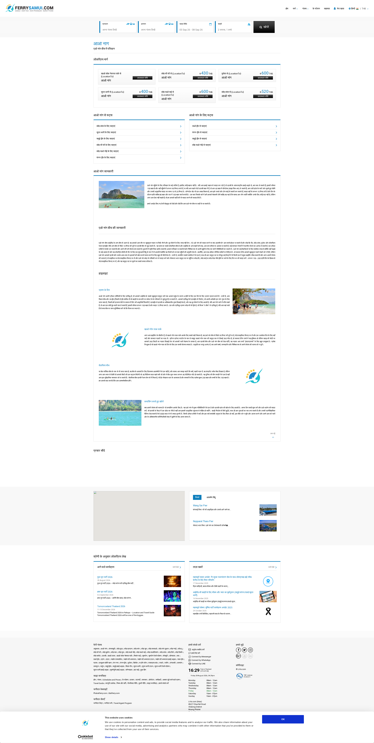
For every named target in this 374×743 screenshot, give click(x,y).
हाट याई (136, 670)
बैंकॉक (135, 663)
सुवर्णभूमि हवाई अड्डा (117, 670)
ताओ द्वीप (96, 659)
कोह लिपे (171, 652)
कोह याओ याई (141, 652)
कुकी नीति (142, 683)
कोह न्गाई (173, 649)
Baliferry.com (114, 693)
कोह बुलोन (106, 652)
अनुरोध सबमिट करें (198, 649)
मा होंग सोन (143, 663)
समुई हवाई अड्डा (118, 666)
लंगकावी (172, 663)
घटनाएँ (138, 680)
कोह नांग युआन (164, 649)
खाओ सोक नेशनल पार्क (124, 656)
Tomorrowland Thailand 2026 (111, 606)
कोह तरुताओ (152, 649)
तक (178, 656)
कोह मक (114, 652)
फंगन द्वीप (123, 663)
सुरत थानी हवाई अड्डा (101, 670)
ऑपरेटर (151, 680)
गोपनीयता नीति (132, 683)
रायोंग (166, 663)
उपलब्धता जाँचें (142, 78)
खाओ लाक (111, 656)
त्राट (107, 659)
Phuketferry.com (100, 693)
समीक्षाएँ (158, 680)
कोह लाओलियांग (152, 652)
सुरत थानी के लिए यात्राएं (106, 132)
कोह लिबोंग (179, 652)
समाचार (144, 680)
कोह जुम (144, 649)
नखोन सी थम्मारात (130, 659)
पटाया (95, 663)
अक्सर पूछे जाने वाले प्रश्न (171, 680)
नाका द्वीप (180, 659)
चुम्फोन (144, 656)
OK (283, 719)
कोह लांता (163, 652)
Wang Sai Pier (200, 505)
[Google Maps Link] (238, 655)
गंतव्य (99, 680)
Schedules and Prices (112, 680)
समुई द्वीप (108, 666)
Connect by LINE (198, 664)
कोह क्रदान (128, 649)
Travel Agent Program (123, 703)
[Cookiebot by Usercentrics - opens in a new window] (85, 737)
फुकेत (130, 663)
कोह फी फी (97, 652)
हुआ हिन (143, 670)
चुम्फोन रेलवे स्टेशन (155, 656)
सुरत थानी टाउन (147, 666)
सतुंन (102, 666)
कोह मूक (121, 652)
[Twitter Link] (244, 649)
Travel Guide (99, 683)
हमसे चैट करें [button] (195, 653)
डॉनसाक (172, 656)
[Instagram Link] (250, 649)
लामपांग (179, 663)
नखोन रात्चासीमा (116, 659)
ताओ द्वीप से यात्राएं (199, 126)
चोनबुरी (165, 656)
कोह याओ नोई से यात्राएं (201, 145)
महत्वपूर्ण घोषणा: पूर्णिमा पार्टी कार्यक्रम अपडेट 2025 (212, 607)
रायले (161, 663)
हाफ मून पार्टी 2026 (104, 591)
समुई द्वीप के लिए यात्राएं (106, 138)
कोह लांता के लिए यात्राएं (106, 126)
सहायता (327, 8)
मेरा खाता (340, 8)
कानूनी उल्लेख (110, 683)
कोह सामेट (97, 656)
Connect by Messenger (201, 657)
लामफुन (96, 666)
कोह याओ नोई (130, 652)
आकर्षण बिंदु (211, 497)
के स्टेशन (316, 8)
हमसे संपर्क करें (164, 683)
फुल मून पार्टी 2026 (104, 577)
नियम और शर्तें (121, 683)
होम (287, 8)
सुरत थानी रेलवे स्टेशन (162, 666)
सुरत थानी (137, 666)
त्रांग (102, 659)
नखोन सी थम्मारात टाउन (145, 659)
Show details (111, 737)
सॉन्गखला (129, 670)
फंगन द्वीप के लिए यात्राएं (106, 157)
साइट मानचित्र (152, 683)
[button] (358, 8)
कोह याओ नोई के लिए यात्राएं (108, 151)
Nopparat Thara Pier (203, 521)
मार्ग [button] (294, 8)
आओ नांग (104, 649)
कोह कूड (120, 649)
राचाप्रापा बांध (153, 663)
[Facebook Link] (238, 649)
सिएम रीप (129, 666)
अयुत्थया (96, 649)
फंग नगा (115, 663)
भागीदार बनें (108, 703)
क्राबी (104, 656)
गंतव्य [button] (304, 8)
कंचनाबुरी (112, 649)
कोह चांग (137, 649)
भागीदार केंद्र (98, 703)
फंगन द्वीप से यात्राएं (199, 132)
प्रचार (132, 680)
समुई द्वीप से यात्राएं (199, 138)
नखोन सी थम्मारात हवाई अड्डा (165, 659)
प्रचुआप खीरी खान (105, 663)
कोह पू (180, 649)
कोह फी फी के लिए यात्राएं (106, 145)
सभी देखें (176, 567)
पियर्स (197, 497)
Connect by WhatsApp (201, 660)
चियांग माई (137, 656)
